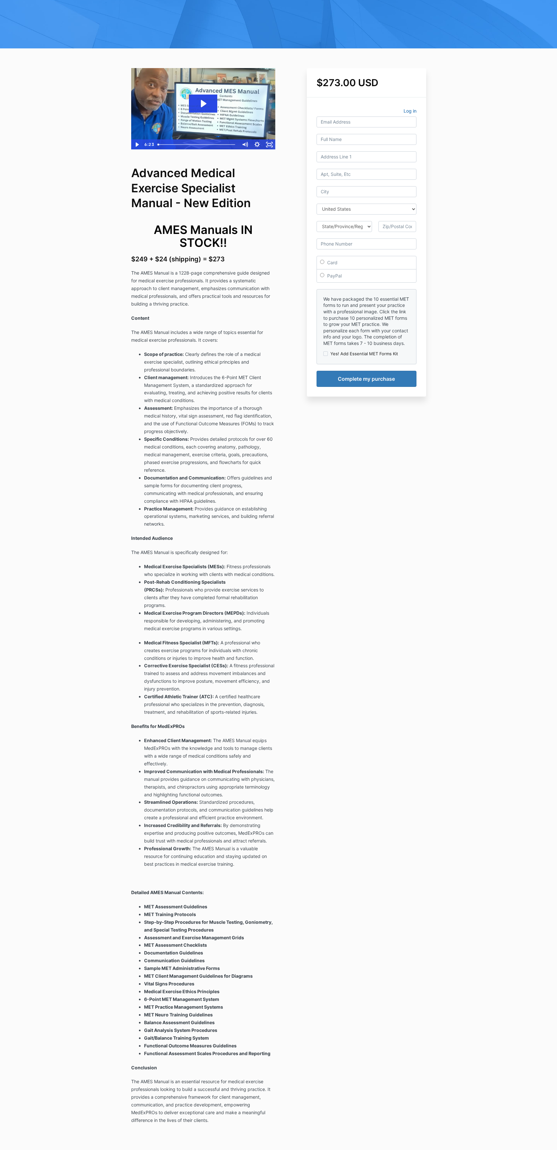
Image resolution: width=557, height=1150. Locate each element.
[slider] (197, 144)
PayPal (334, 275)
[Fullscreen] (269, 144)
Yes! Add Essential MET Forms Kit (364, 353)
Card (331, 262)
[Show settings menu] (257, 144)
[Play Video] (137, 144)
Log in (410, 111)
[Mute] (245, 144)
